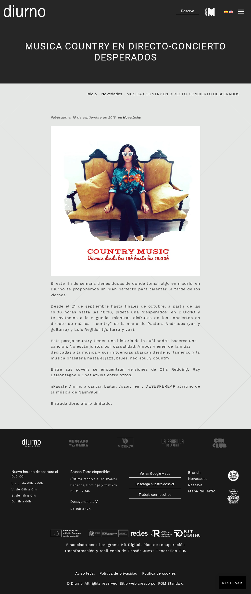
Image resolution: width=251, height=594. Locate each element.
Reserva (195, 485)
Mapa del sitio (202, 491)
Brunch (194, 472)
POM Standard (170, 583)
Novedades (111, 94)
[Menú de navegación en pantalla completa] (241, 11)
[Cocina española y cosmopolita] (24, 11)
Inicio (92, 94)
